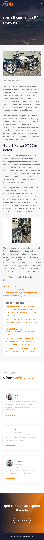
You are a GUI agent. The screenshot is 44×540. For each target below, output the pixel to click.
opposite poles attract (15, 290)
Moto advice (11, 286)
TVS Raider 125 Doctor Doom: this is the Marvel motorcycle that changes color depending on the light (21, 341)
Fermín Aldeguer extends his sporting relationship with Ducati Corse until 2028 (21, 332)
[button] (37, 3)
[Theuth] (7, 3)
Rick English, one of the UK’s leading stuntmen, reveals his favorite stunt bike (21, 322)
